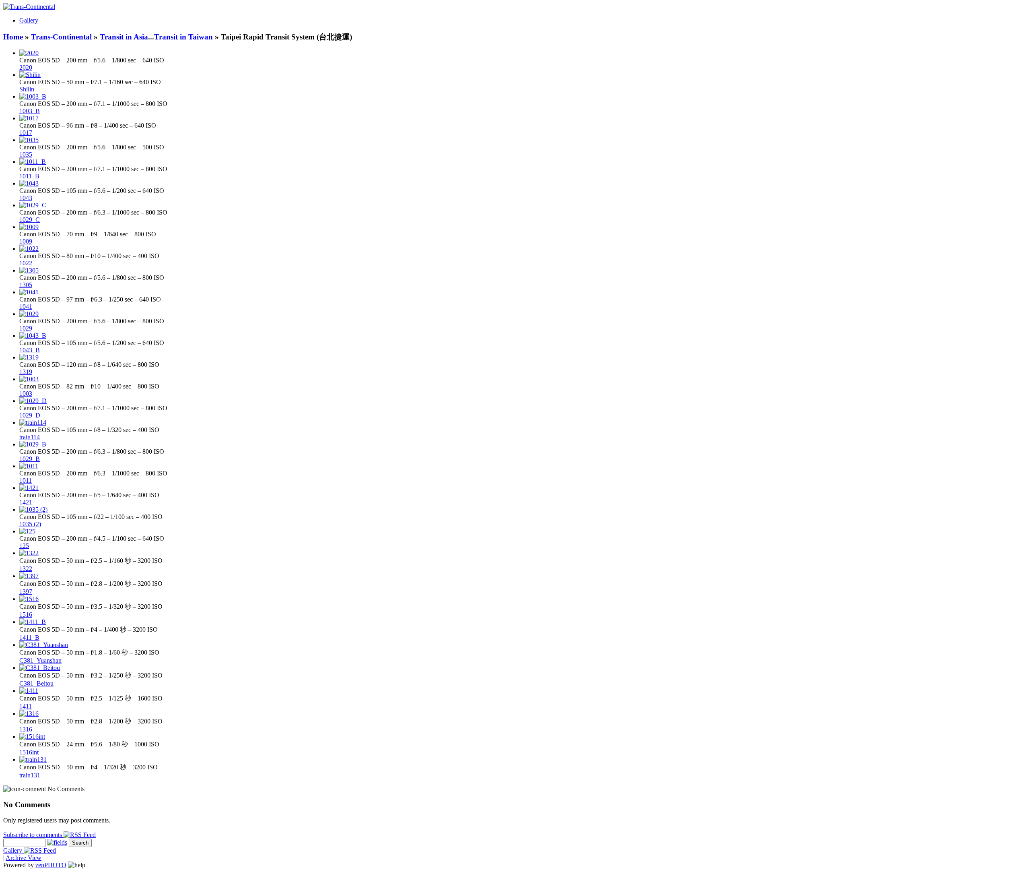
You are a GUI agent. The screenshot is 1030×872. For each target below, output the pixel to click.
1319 (25, 371)
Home (13, 37)
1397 (25, 591)
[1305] (29, 270)
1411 (25, 706)
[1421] (29, 487)
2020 (25, 67)
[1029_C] (32, 205)
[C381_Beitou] (39, 667)
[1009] (29, 226)
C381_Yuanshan (40, 660)
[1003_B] (32, 96)
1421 (25, 502)
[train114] (32, 422)
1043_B (29, 350)
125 (24, 545)
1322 (25, 568)
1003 (25, 393)
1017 (25, 132)
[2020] (29, 53)
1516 (25, 614)
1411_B (29, 637)
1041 (25, 306)
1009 (25, 241)
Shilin (26, 89)
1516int (29, 752)
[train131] (33, 759)
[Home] (29, 6)
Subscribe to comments (33, 834)
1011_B (29, 176)
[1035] (29, 139)
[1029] (29, 313)
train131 (29, 775)
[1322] (29, 553)
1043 (25, 197)
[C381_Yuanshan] (43, 644)
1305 (25, 284)
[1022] (29, 248)
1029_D (29, 415)
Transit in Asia (124, 37)
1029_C (29, 219)
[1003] (29, 379)
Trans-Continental (61, 37)
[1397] (29, 575)
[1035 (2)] (33, 509)
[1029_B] (32, 444)
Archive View (23, 857)
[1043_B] (32, 335)
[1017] (29, 118)
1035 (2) (30, 524)
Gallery (28, 20)
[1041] (29, 292)
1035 (25, 154)
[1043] (29, 183)
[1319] (29, 357)
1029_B (29, 458)
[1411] (28, 690)
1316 (25, 729)
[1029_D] (33, 400)
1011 (25, 480)
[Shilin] (30, 74)
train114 (29, 437)
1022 (25, 263)
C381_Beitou (36, 683)
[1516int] (32, 736)
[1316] (29, 713)
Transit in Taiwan (183, 37)
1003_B (29, 110)
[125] (27, 531)
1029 (25, 328)
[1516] (29, 598)
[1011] (28, 466)
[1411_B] (32, 621)
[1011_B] (32, 161)
